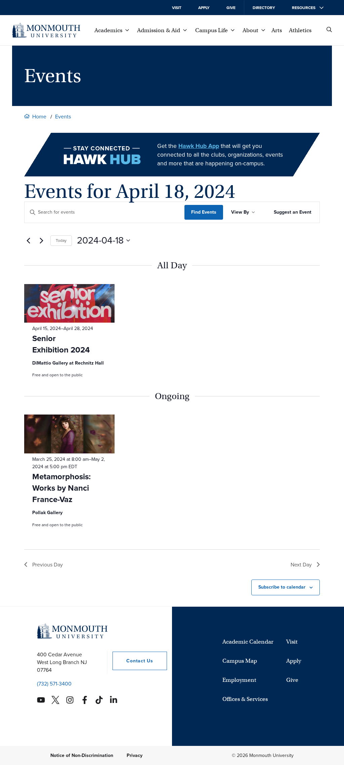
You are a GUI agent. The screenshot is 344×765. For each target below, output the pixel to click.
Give (230, 8)
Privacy (134, 755)
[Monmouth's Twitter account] (55, 700)
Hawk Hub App (198, 146)
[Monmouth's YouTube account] (41, 700)
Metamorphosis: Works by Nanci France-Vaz (61, 488)
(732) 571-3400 (54, 684)
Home (39, 116)
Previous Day (47, 564)
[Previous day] (28, 240)
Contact (133, 660)
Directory (264, 8)
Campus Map (239, 660)
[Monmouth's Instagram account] (70, 700)
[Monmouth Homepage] (46, 30)
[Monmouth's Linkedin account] (114, 700)
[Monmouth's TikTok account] (99, 700)
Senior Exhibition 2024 (61, 344)
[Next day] (41, 240)
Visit (176, 8)
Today (61, 240)
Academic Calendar (247, 641)
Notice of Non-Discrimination (81, 755)
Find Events (203, 212)
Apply (204, 8)
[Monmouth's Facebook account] (85, 700)
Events (63, 116)
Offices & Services (245, 699)
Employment (239, 680)
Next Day (301, 564)
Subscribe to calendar (281, 587)
